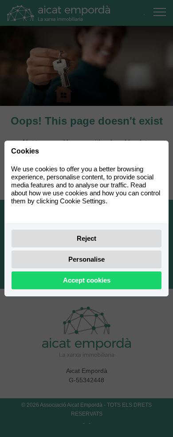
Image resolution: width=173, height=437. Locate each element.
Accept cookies (86, 280)
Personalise (86, 259)
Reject (86, 238)
